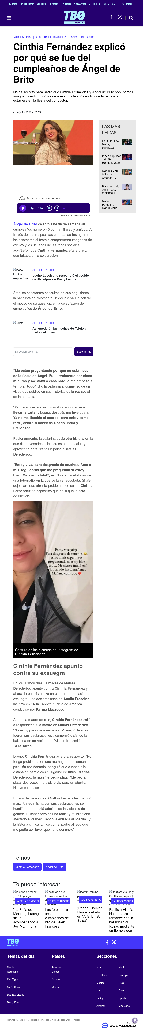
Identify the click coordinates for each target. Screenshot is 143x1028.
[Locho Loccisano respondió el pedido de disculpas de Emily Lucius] (22, 274)
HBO (120, 4)
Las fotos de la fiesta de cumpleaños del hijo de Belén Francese (57, 918)
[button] (83, 351)
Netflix (94, 4)
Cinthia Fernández (27, 867)
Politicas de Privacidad (39, 1019)
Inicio (13, 4)
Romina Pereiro (90, 899)
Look (54, 4)
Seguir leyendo (43, 270)
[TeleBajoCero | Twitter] (120, 17)
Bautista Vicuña (122, 901)
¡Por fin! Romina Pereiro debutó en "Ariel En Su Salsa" (89, 914)
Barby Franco (14, 1002)
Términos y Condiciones (17, 1019)
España (56, 979)
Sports (122, 998)
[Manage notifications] (135, 1020)
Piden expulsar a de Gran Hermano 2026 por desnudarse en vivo (111, 162)
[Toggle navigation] (9, 17)
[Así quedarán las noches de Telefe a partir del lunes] (22, 327)
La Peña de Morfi (27, 901)
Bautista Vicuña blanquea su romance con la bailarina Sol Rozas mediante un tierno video (121, 920)
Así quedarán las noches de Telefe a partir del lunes (59, 330)
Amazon (80, 4)
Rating (66, 4)
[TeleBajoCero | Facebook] (112, 17)
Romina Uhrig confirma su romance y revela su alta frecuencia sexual (110, 194)
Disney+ (109, 4)
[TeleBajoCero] (38, 942)
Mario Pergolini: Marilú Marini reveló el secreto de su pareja (110, 209)
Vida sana (124, 1005)
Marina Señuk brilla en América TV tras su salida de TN (110, 177)
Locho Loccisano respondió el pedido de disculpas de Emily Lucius (60, 277)
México (56, 987)
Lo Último (26, 4)
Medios (42, 4)
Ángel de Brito (25, 223)
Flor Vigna (12, 979)
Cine (129, 4)
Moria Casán (14, 987)
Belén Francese (58, 901)
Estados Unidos (65, 1019)
